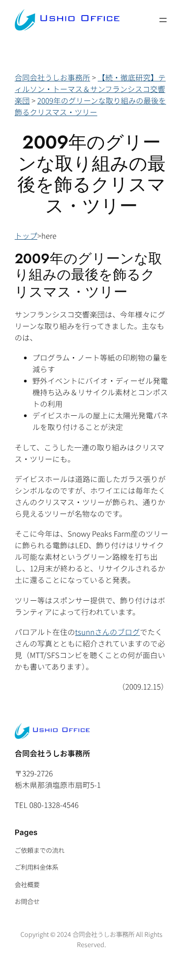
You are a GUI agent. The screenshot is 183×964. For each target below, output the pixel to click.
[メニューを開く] (163, 20)
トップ (26, 235)
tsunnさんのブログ (107, 632)
